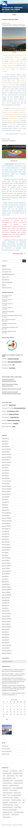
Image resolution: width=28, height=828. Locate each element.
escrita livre (5, 790)
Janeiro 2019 (5, 648)
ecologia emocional (13, 785)
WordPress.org (5, 754)
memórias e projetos (16, 800)
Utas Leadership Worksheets (15, 361)
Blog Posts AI (12, 405)
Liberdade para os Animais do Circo (10, 327)
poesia (16, 805)
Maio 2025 (4, 473)
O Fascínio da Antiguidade (8, 311)
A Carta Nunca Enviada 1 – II (17, 671)
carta (14, 778)
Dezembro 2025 (5, 454)
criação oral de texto (18, 783)
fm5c (8, 795)
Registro (4, 285)
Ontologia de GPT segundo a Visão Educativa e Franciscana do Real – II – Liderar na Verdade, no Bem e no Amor (14, 680)
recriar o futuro (17, 807)
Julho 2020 (4, 600)
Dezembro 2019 (5, 618)
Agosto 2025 (5, 465)
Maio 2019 (4, 637)
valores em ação (6, 817)
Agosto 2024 (5, 497)
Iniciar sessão (5, 746)
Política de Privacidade (7, 282)
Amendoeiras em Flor (7, 295)
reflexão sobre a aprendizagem (10, 809)
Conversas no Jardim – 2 (7, 303)
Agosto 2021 (5, 573)
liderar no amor (6, 800)
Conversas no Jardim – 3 (7, 299)
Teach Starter (12, 368)
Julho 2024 (4, 499)
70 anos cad (5, 770)
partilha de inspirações (8, 805)
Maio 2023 (4, 536)
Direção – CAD (5, 277)
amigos (20, 770)
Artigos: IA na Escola (14, 414)
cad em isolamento (7, 778)
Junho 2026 (4, 438)
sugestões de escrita (7, 812)
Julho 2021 (4, 576)
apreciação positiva (7, 773)
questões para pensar (8, 807)
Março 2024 (5, 510)
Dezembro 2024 (5, 486)
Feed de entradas (6, 748)
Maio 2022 (4, 555)
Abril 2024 (4, 507)
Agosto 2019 (5, 629)
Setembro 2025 (5, 462)
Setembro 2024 (5, 494)
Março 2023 (5, 542)
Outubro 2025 (5, 459)
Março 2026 (5, 446)
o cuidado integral (13, 802)
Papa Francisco (9, 163)
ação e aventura (10, 775)
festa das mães (17, 792)
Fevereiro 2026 (5, 449)
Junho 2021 (4, 579)
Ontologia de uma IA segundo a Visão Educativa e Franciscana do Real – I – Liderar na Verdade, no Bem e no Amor (14, 687)
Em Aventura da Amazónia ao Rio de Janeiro (12, 315)
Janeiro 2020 (5, 616)
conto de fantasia (18, 780)
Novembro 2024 (6, 489)
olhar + (23, 802)
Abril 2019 (4, 640)
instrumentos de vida (7, 797)
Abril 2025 (4, 475)
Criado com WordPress (17, 824)
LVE (14, 364)
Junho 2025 (4, 470)
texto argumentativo (19, 812)
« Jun (7, 719)
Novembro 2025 (6, 457)
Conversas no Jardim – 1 (7, 307)
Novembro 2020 (6, 589)
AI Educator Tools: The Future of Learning (11, 388)
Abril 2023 (4, 539)
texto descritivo (6, 814)
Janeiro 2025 (5, 483)
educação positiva (7, 788)
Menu (14, 14)
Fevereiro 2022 (5, 557)
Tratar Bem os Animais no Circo (9, 323)
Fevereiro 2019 (5, 645)
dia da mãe (5, 785)
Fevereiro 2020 (5, 613)
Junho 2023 (4, 534)
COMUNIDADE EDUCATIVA (8, 274)
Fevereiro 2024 (5, 512)
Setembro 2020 (5, 595)
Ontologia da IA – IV (12, 694)
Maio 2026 (4, 441)
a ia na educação (13, 770)
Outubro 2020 (5, 592)
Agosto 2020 (5, 597)
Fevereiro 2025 (5, 481)
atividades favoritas (17, 773)
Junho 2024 (4, 502)
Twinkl (13, 426)
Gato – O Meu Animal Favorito (8, 319)
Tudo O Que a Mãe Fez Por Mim (9, 331)
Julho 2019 (4, 632)
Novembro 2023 (6, 520)
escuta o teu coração (7, 792)
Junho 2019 (4, 634)
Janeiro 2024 (5, 515)
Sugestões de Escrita (7, 287)
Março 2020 (5, 610)
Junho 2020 (4, 603)
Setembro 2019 (5, 626)
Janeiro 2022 (5, 560)
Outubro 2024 (5, 491)
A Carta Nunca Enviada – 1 (17, 675)
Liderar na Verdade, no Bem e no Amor (12, 8)
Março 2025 (5, 478)
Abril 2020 (4, 608)
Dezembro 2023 (5, 518)
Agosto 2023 (5, 528)
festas (4, 795)
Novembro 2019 (5, 621)
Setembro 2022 (5, 547)
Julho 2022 (4, 552)
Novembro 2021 (5, 565)
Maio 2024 (4, 504)
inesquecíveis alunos (16, 795)
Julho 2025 (4, 467)
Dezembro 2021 (5, 563)
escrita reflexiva (13, 790)
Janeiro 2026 (5, 451)
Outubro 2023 (5, 523)
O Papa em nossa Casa (8, 140)
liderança (16, 797)
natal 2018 (5, 802)
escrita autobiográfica (18, 788)
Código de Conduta (6, 269)
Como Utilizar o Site (6, 271)
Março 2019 (4, 642)
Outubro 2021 (5, 568)
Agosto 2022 (5, 550)
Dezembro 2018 (5, 650)
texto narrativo (15, 814)
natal (24, 800)
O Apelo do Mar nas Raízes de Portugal (13, 25)
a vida (4, 775)
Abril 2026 (4, 443)
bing (17, 775)
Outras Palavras (5, 279)
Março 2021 (4, 581)
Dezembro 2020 (5, 587)
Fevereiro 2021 (5, 584)
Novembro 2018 (5, 653)
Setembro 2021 (5, 571)
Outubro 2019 (5, 624)
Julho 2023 (4, 531)
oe (19, 802)
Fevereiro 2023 (5, 544)
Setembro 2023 (5, 526)
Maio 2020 (4, 605)
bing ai (21, 775)
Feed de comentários (7, 751)
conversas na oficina (7, 783)
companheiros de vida (8, 780)
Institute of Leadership (13, 358)
